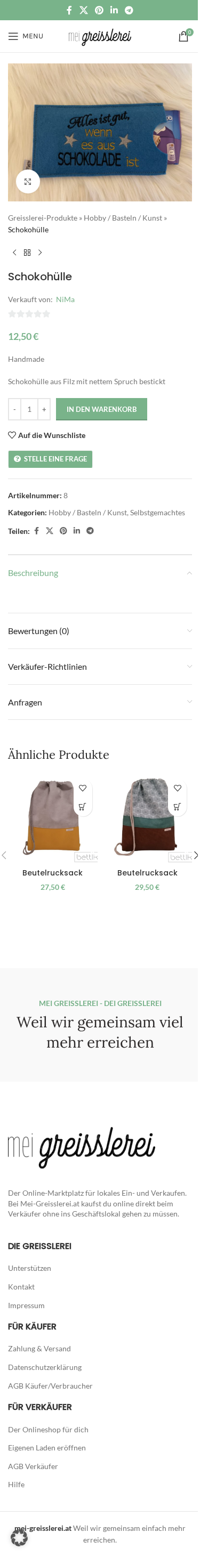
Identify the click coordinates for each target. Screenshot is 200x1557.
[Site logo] (100, 35)
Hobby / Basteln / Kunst (123, 217)
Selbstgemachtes (157, 512)
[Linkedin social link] (114, 10)
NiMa (65, 299)
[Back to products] (27, 253)
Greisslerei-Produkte (42, 217)
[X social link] (83, 10)
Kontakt (21, 1286)
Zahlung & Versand (39, 1348)
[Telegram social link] (129, 10)
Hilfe (16, 1484)
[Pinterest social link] (99, 10)
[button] (83, 807)
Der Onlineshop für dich (48, 1429)
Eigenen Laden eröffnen (47, 1447)
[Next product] (40, 253)
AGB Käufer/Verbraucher (50, 1385)
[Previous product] (14, 253)
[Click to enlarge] (28, 181)
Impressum (26, 1305)
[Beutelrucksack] (53, 818)
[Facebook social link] (69, 10)
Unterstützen (29, 1267)
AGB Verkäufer (33, 1466)
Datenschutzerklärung (45, 1367)
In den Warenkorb (102, 409)
